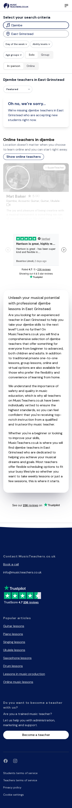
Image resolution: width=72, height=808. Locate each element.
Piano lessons (13, 634)
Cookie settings (13, 794)
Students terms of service (20, 773)
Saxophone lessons (17, 658)
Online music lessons (18, 682)
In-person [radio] (13, 66)
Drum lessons (13, 666)
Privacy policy (12, 787)
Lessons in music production (24, 674)
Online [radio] (31, 66)
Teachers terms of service (20, 780)
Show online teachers (23, 157)
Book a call (11, 564)
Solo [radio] (32, 55)
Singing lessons (14, 642)
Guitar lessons (13, 626)
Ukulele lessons (14, 650)
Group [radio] (45, 55)
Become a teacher (36, 735)
